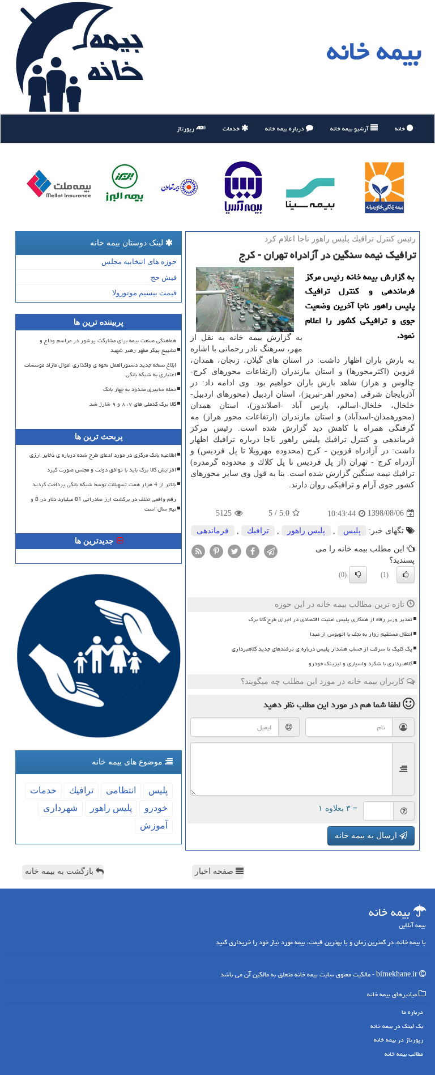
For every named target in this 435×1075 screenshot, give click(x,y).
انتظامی (121, 790)
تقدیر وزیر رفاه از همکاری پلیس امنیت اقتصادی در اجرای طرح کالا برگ (330, 619)
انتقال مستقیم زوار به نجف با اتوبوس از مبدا (361, 634)
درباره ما (412, 1012)
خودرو (156, 808)
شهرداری (60, 808)
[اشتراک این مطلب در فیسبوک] (253, 550)
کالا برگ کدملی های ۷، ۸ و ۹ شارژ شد (132, 404)
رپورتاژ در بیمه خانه (398, 1040)
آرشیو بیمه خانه (350, 128)
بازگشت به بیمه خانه (60, 871)
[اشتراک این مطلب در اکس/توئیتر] (234, 550)
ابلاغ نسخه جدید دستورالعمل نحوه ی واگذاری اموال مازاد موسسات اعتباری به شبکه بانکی (100, 369)
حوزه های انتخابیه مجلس (139, 261)
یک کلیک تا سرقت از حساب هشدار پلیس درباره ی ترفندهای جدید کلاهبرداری (322, 649)
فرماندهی (213, 530)
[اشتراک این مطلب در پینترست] (216, 550)
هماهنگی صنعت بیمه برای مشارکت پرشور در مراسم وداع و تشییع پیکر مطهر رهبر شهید (108, 345)
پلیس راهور (306, 530)
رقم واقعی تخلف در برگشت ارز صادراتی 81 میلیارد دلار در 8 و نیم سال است (103, 504)
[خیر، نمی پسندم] (358, 574)
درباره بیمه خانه (285, 128)
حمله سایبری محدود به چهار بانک (139, 389)
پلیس (352, 530)
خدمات (232, 128)
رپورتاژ (186, 128)
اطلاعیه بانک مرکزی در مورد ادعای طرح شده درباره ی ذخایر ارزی (102, 455)
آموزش (154, 825)
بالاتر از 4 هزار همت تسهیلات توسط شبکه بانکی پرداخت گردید (104, 484)
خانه (401, 128)
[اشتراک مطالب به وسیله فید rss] (198, 550)
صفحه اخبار (215, 871)
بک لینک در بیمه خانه (396, 1026)
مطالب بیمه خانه (404, 1054)
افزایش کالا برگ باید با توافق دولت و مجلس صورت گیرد (111, 469)
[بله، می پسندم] (405, 574)
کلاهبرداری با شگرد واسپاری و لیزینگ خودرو (360, 663)
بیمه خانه (374, 51)
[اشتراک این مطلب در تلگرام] (271, 550)
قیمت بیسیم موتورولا (144, 292)
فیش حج (164, 277)
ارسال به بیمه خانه (367, 835)
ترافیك (258, 530)
